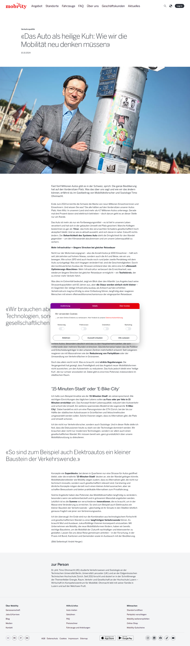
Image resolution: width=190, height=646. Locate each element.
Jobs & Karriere (12, 614)
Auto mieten (71, 610)
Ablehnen (66, 338)
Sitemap (84, 638)
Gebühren (70, 614)
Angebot (36, 6)
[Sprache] (171, 6)
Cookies (63, 638)
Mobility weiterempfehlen (138, 618)
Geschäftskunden (113, 6)
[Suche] (165, 6)
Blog (8, 618)
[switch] (84, 328)
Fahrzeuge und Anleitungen (78, 627)
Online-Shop (132, 623)
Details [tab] (95, 306)
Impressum (73, 638)
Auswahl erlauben (95, 338)
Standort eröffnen (135, 610)
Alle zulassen (123, 338)
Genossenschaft (13, 610)
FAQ (81, 6)
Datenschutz (52, 638)
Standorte (52, 6)
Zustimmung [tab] (65, 306)
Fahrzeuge (68, 6)
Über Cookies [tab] (125, 306)
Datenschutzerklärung (114, 318)
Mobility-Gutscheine (136, 627)
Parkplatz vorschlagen (136, 614)
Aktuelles (134, 6)
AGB (43, 638)
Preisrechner (72, 623)
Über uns (93, 6)
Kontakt (9, 627)
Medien (9, 623)
